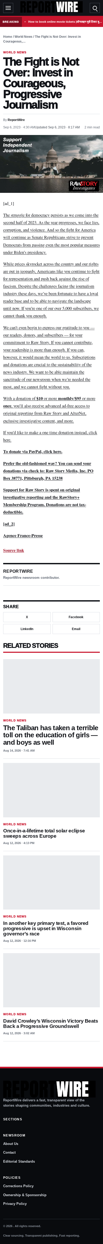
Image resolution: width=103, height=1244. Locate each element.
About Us (10, 1144)
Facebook (76, 617)
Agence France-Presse (23, 535)
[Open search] (95, 8)
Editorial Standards (19, 1161)
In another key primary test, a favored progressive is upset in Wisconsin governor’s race (45, 928)
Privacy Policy (15, 1204)
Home (7, 36)
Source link (13, 550)
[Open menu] (8, 8)
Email (76, 629)
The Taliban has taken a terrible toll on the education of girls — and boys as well (50, 735)
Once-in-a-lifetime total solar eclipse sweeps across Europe (44, 833)
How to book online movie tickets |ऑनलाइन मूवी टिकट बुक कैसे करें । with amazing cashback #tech (65, 21)
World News (23, 36)
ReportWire (16, 120)
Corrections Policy (18, 1186)
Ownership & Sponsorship (24, 1195)
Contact (9, 1152)
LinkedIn (27, 629)
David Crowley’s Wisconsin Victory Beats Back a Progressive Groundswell (50, 1023)
